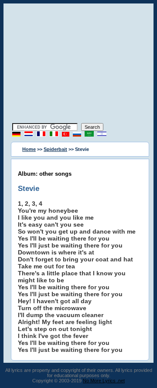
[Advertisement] (78, 64)
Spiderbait (55, 149)
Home (29, 149)
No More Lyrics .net (104, 380)
